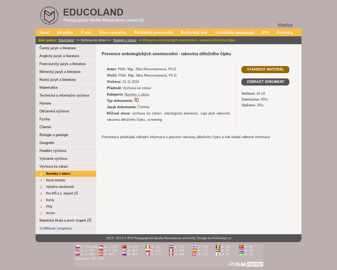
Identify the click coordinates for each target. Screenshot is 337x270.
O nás (86, 32)
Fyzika (44, 119)
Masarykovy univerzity (179, 238)
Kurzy (50, 200)
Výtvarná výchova (53, 159)
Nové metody (55, 180)
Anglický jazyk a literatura (59, 56)
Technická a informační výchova (64, 95)
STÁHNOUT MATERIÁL (265, 69)
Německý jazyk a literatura (59, 72)
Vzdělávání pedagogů (234, 32)
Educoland (66, 40)
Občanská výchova (54, 111)
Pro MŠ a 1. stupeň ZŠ (62, 193)
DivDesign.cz (221, 238)
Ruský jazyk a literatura (57, 80)
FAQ (49, 206)
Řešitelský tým (194, 32)
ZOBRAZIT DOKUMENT (265, 82)
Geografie (46, 143)
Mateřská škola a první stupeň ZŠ (65, 220)
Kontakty (285, 32)
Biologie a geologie (53, 135)
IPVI (265, 32)
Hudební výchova (52, 151)
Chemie (45, 127)
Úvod (44, 32)
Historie (45, 103)
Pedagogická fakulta (148, 238)
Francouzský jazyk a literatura (62, 64)
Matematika (48, 87)
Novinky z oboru (124, 40)
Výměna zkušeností (60, 187)
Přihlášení (285, 25)
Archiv (50, 213)
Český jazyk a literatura (57, 48)
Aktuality (65, 32)
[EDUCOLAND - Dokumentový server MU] (101, 27)
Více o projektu (112, 32)
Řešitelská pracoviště (153, 32)
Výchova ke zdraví (53, 166)
